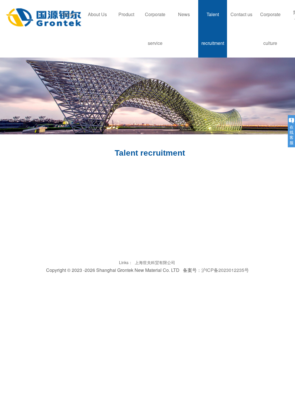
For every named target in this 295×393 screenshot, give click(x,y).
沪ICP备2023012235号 (225, 270)
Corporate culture (270, 28)
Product (126, 14)
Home (69, 14)
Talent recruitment (212, 28)
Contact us (241, 14)
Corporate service (155, 28)
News (184, 14)
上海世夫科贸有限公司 (155, 262)
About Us (97, 14)
